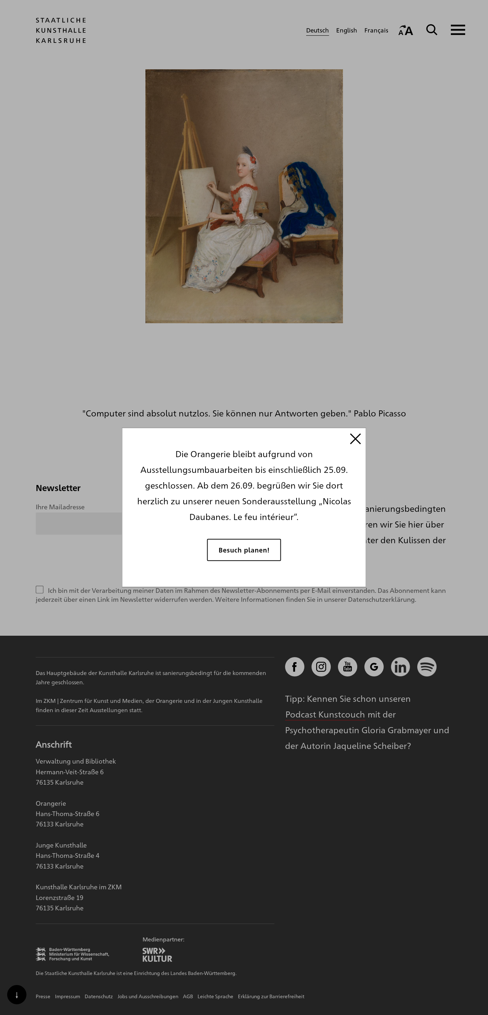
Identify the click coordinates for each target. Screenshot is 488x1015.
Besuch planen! (244, 549)
